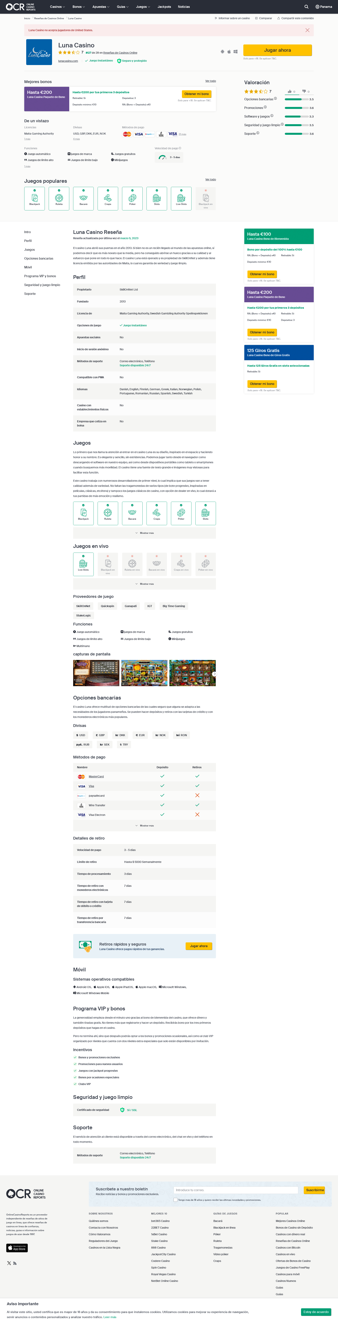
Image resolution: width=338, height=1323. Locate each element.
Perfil (28, 241)
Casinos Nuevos (286, 1281)
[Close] (307, 30)
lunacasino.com (68, 61)
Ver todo (210, 81)
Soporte (30, 294)
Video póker (220, 1254)
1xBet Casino (159, 1234)
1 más (27, 138)
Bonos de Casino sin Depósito (294, 1227)
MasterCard (96, 776)
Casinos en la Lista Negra (104, 1247)
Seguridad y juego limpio (42, 285)
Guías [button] (121, 7)
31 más (182, 134)
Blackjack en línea (224, 1227)
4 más (76, 138)
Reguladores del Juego (103, 1241)
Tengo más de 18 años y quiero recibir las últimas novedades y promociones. (219, 1200)
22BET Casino (160, 1227)
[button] (144, 533)
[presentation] (214, 674)
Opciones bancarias (38, 258)
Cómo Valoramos (99, 1234)
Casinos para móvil (287, 1274)
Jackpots (164, 7)
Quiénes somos (98, 1221)
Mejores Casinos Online (290, 1221)
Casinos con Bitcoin (288, 1247)
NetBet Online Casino (164, 1281)
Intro (27, 232)
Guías (279, 1287)
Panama (325, 7)
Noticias (184, 7)
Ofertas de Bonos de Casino (293, 1261)
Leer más (109, 1317)
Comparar (266, 18)
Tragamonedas (222, 1247)
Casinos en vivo (285, 1254)
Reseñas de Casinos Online (120, 52)
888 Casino (158, 1247)
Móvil (28, 267)
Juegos (29, 250)
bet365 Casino (160, 1221)
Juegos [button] (141, 7)
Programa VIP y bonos (40, 276)
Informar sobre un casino (234, 18)
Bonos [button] (77, 7)
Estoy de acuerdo (316, 1312)
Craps (217, 1261)
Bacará (217, 1221)
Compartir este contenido (297, 18)
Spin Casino (158, 1267)
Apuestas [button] (100, 7)
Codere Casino (160, 1261)
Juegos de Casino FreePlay (293, 1267)
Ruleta (217, 1241)
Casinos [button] (56, 7)
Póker (217, 1234)
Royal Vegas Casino (163, 1274)
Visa (91, 786)
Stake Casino (159, 1241)
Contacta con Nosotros (103, 1227)
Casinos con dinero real (290, 1234)
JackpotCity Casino (163, 1254)
